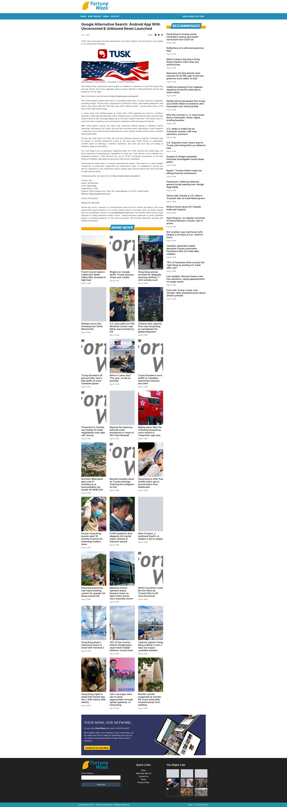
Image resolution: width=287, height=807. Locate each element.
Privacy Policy (143, 782)
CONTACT (115, 16)
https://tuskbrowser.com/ (99, 194)
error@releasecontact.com (123, 212)
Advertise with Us (143, 773)
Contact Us (143, 776)
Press (143, 770)
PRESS (106, 16)
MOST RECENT (94, 16)
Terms (143, 779)
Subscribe (101, 784)
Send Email (91, 186)
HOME (83, 16)
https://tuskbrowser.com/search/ (124, 96)
